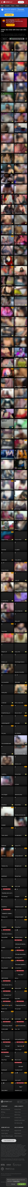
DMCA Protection (18, 1136)
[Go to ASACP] (8, 1165)
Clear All (5, 38)
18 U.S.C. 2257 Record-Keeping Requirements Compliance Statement (11, 1174)
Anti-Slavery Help (18, 1123)
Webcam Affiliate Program (7, 1136)
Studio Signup (4, 1133)
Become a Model (5, 1130)
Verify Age (9, 14)
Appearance (17, 38)
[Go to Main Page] (8, 2)
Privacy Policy (17, 1109)
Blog (4, 1112)
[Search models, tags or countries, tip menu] (26, 5)
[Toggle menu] (1, 2)
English (20, 1101)
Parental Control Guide (19, 1120)
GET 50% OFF (10, 24)
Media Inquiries (6, 1117)
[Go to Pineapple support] (2, 1168)
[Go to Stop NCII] (10, 1169)
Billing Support (17, 1133)
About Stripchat (6, 1109)
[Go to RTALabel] (3, 1165)
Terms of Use (17, 1112)
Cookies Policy (17, 1117)
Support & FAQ (17, 1130)
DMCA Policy (17, 1114)
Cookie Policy (16, 1181)
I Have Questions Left (9, 1140)
